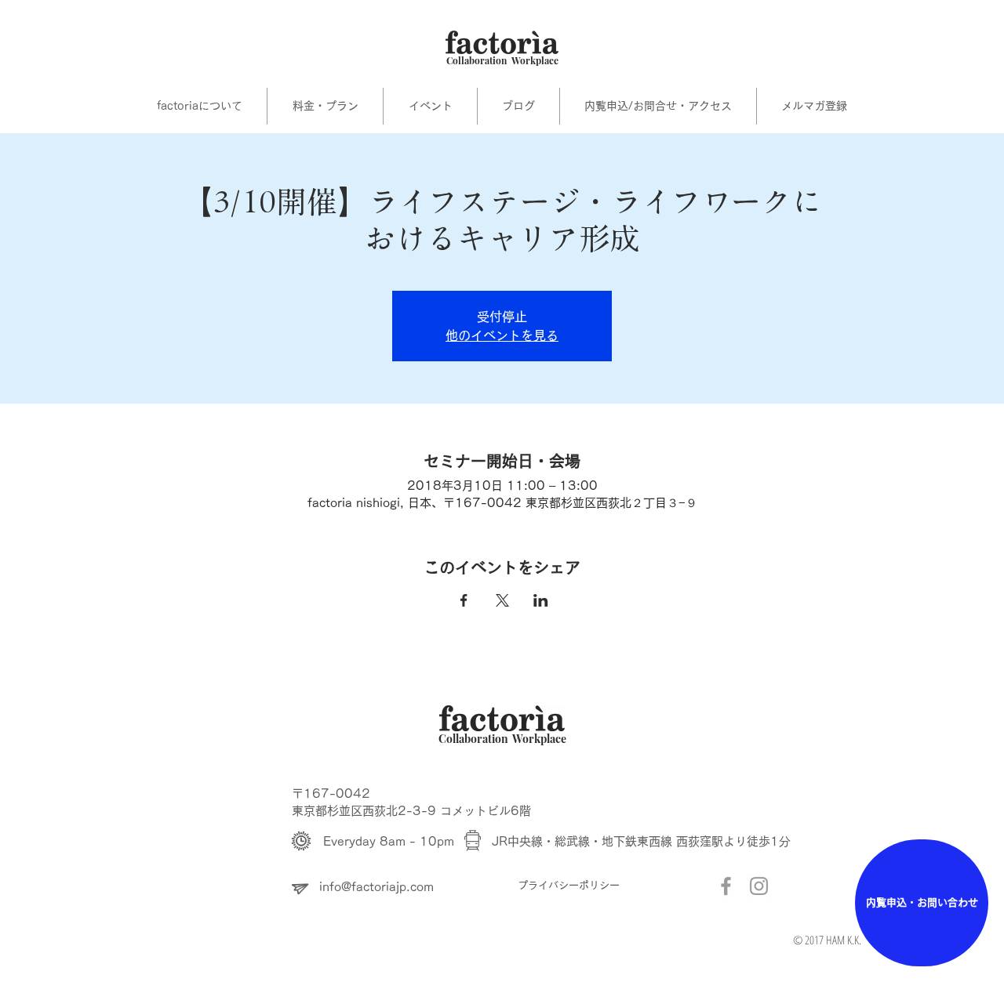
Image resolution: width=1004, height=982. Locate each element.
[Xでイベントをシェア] (502, 600)
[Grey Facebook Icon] (726, 886)
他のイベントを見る (502, 335)
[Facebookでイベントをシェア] (464, 600)
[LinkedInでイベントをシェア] (540, 600)
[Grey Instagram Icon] (759, 886)
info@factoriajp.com (376, 887)
